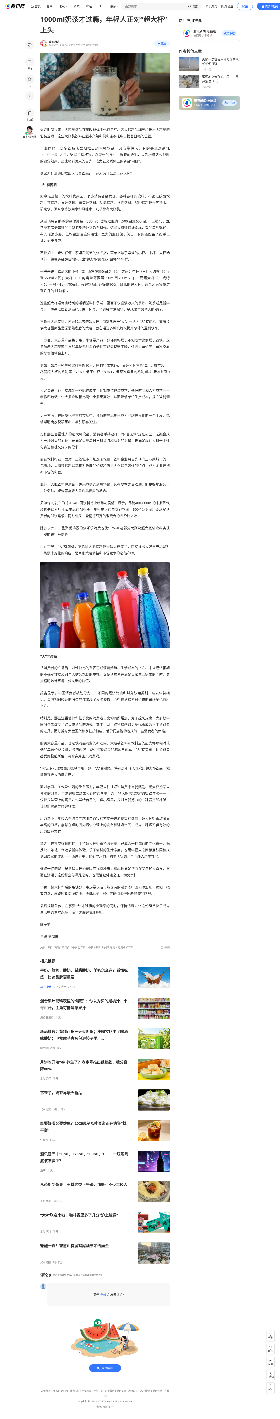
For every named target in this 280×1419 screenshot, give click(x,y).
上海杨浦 (45, 1231)
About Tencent (60, 1390)
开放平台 (98, 1390)
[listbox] (105, 1111)
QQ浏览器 (145, 1390)
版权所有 (109, 1406)
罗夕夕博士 (59, 986)
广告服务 (109, 1390)
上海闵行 (45, 1078)
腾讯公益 (133, 1390)
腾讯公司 (100, 1406)
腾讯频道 (157, 1390)
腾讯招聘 (121, 1390)
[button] (229, 33)
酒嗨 (43, 1170)
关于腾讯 (45, 1390)
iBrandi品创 (47, 1048)
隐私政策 (86, 1390)
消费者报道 (47, 1017)
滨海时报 (45, 1262)
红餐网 (44, 1139)
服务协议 (74, 1390)
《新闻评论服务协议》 (91, 1275)
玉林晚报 (45, 1201)
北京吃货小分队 (49, 1109)
